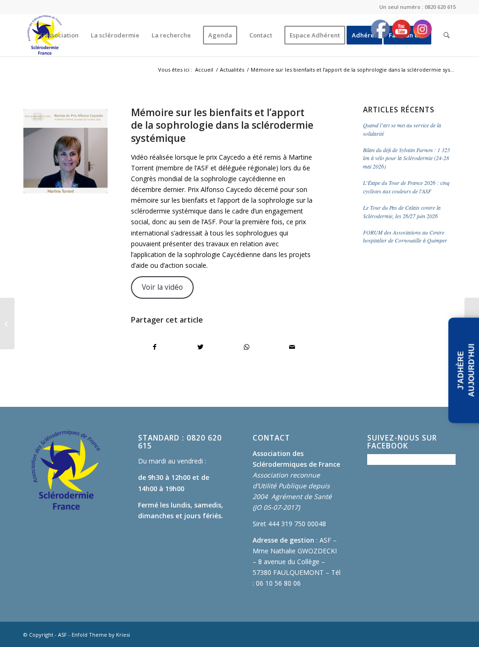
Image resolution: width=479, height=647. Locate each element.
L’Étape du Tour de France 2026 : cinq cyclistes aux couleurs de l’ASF (406, 187)
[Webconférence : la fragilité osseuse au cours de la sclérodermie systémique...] (7, 323)
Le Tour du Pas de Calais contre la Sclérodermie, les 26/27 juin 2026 (402, 212)
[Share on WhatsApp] (246, 347)
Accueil (204, 69)
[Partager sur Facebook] (154, 347)
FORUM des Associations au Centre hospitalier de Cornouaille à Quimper (405, 236)
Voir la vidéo (162, 287)
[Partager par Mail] (292, 347)
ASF (62, 634)
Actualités (232, 69)
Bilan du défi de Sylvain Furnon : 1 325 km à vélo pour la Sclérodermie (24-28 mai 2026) (406, 158)
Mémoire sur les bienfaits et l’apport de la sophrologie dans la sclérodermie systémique (222, 125)
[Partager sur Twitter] (200, 347)
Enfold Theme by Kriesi (101, 634)
